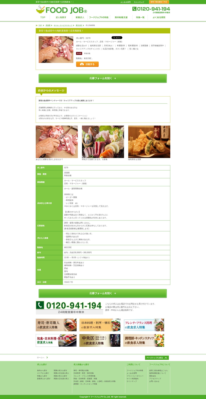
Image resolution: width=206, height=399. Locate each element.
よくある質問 (126, 2)
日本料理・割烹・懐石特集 (84, 373)
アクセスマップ (155, 379)
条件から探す (42, 370)
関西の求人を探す (60, 376)
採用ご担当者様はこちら (158, 370)
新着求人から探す (44, 379)
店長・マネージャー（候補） (111, 42)
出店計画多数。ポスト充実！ (114, 49)
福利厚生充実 (95, 46)
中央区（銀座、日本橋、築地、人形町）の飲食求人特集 (95, 381)
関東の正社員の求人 (61, 373)
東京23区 (79, 25)
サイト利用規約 (132, 379)
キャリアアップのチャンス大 (88, 49)
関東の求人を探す (60, 370)
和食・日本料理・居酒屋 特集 (85, 379)
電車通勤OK (133, 46)
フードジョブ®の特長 (135, 370)
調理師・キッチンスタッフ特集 (85, 384)
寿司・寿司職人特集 (81, 370)
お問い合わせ (154, 381)
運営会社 (152, 376)
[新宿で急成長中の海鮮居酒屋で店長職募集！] (57, 142)
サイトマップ (139, 2)
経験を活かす (81, 46)
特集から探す (42, 376)
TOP (40, 25)
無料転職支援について (157, 373)
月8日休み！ (109, 46)
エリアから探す (43, 373)
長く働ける (133, 49)
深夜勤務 (144, 46)
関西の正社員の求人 (61, 379)
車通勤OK (121, 46)
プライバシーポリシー (135, 376)
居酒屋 (48, 25)
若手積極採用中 (157, 46)
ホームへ (40, 357)
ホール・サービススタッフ (63, 25)
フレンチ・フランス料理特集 (84, 376)
